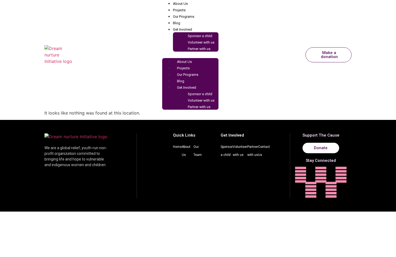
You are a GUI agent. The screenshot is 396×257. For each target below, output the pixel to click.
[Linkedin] (311, 190)
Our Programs (183, 17)
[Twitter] (341, 174)
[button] (190, 55)
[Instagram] (300, 174)
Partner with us (199, 49)
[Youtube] (331, 190)
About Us (180, 4)
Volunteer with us (201, 42)
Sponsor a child (200, 36)
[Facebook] (321, 174)
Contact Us (264, 151)
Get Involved (182, 29)
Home (177, 147)
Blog (176, 23)
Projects (179, 10)
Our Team (197, 151)
